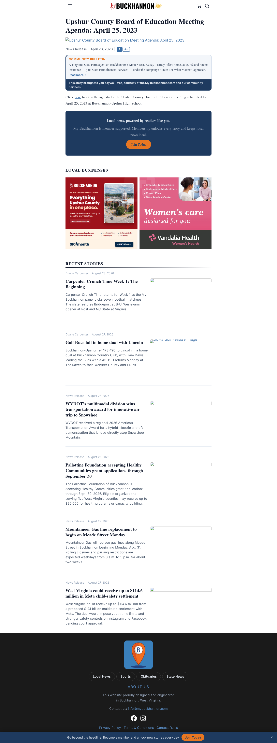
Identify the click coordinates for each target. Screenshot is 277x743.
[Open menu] (69, 5)
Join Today (193, 737)
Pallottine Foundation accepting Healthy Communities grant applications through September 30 (104, 470)
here (78, 96)
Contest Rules (167, 728)
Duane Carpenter (76, 273)
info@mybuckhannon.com (148, 709)
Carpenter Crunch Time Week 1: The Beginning (101, 284)
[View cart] (199, 6)
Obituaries (149, 676)
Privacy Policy (110, 728)
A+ (126, 49)
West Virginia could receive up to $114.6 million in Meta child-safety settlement (104, 593)
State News (175, 676)
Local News (102, 676)
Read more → (78, 75)
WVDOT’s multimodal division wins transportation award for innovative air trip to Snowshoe (102, 409)
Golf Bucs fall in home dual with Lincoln (104, 342)
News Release (74, 395)
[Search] (207, 5)
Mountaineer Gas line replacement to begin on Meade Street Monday (101, 532)
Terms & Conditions (139, 728)
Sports (125, 676)
